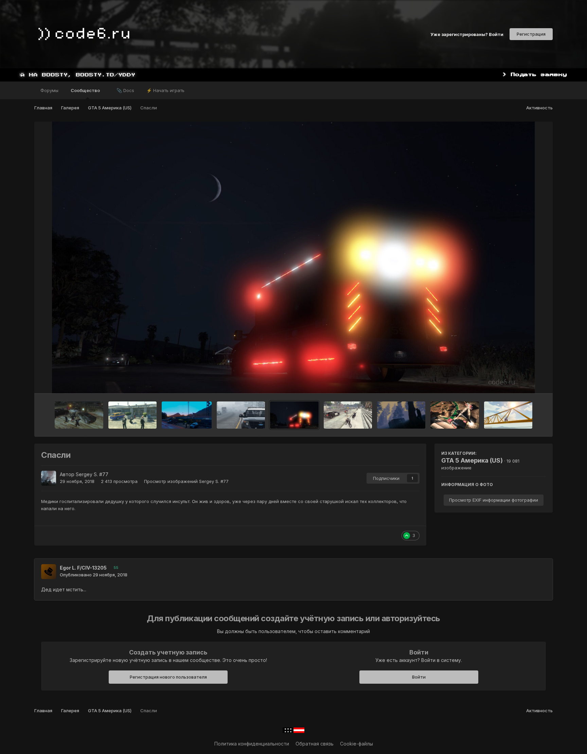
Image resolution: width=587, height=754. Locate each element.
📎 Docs (125, 90)
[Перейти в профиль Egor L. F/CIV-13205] (48, 571)
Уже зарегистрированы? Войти (466, 34)
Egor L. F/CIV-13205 (83, 568)
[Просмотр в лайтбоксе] (293, 257)
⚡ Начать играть (165, 90)
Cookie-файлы (356, 744)
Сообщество (86, 90)
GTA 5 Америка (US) (472, 460)
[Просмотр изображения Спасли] (294, 415)
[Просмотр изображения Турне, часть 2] (79, 415)
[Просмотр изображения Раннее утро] (241, 415)
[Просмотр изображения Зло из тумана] (401, 415)
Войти (419, 677)
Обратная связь (315, 744)
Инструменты (522, 381)
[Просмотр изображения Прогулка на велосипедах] (348, 415)
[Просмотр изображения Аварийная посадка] (454, 415)
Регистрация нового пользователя (168, 677)
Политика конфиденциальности (251, 744)
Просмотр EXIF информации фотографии (493, 500)
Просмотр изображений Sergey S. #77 (186, 481)
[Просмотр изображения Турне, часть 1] (132, 415)
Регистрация (531, 34)
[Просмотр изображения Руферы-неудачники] (508, 415)
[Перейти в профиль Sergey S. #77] (48, 478)
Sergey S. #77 (92, 474)
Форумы (49, 90)
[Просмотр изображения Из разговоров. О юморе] (187, 415)
